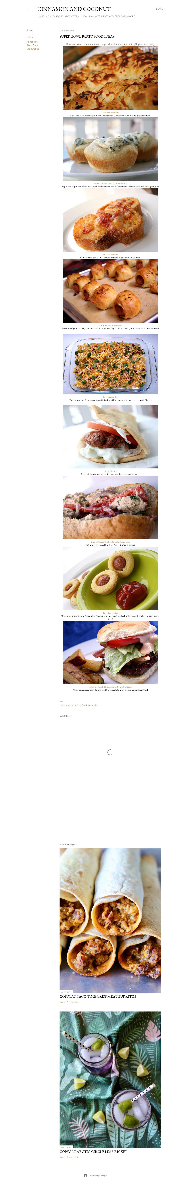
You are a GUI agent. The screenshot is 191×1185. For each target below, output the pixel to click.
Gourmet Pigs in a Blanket (110, 325)
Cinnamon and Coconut (74, 8)
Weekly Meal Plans (84, 16)
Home (40, 16)
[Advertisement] (110, 815)
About (50, 16)
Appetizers (32, 42)
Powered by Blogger (98, 1176)
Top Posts (103, 16)
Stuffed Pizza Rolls (110, 112)
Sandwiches (33, 49)
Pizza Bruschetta (110, 254)
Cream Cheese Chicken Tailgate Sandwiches (110, 542)
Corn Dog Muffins (110, 613)
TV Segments (119, 16)
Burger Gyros (110, 471)
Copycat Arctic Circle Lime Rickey (93, 1151)
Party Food (32, 45)
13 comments (73, 1157)
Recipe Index (63, 16)
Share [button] (30, 30)
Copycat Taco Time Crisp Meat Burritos (98, 996)
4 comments (72, 1002)
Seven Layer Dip (110, 397)
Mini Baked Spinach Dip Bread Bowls (110, 183)
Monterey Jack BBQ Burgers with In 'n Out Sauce (110, 687)
